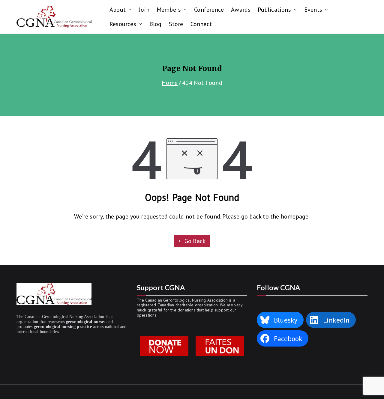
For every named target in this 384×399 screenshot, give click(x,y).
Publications (274, 9)
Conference (209, 9)
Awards (240, 9)
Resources (123, 24)
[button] (129, 9)
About (118, 9)
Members (169, 9)
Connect (201, 24)
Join (144, 9)
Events (313, 9)
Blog (155, 24)
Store (176, 24)
